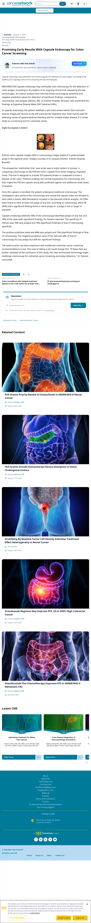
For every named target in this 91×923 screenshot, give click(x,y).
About (45, 776)
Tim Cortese (12, 546)
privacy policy (49, 310)
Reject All (80, 918)
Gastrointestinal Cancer (29, 320)
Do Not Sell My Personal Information (45, 804)
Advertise (45, 778)
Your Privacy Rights (45, 807)
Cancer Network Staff (15, 402)
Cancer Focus (43, 10)
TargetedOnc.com (45, 790)
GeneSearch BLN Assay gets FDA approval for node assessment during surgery (65, 282)
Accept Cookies (64, 918)
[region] (45, 911)
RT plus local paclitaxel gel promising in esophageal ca (18, 282)
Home (29, 855)
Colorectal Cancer (10, 320)
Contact (45, 796)
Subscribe (77, 305)
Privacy (45, 801)
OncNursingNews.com (45, 787)
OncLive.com (45, 784)
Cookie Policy (35, 913)
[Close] (87, 904)
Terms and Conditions (45, 798)
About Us (39, 855)
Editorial (45, 793)
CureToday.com (45, 781)
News (49, 855)
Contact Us (59, 855)
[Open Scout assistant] (78, 4)
